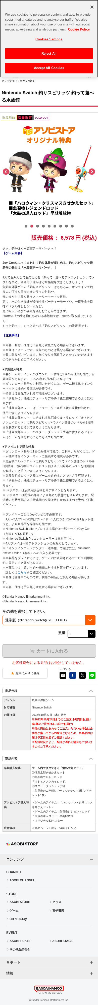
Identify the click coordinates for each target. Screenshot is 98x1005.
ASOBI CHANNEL (22, 880)
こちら (22, 572)
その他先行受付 (20, 949)
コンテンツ (15, 859)
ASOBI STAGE (62, 941)
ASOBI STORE (20, 902)
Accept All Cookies (49, 68)
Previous (6, 172)
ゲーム (14, 910)
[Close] (91, 7)
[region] (49, 38)
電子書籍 (58, 910)
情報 (9, 973)
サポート (13, 962)
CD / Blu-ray (18, 919)
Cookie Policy (79, 29)
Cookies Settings (48, 39)
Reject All (49, 53)
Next (91, 172)
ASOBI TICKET (20, 941)
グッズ (56, 902)
